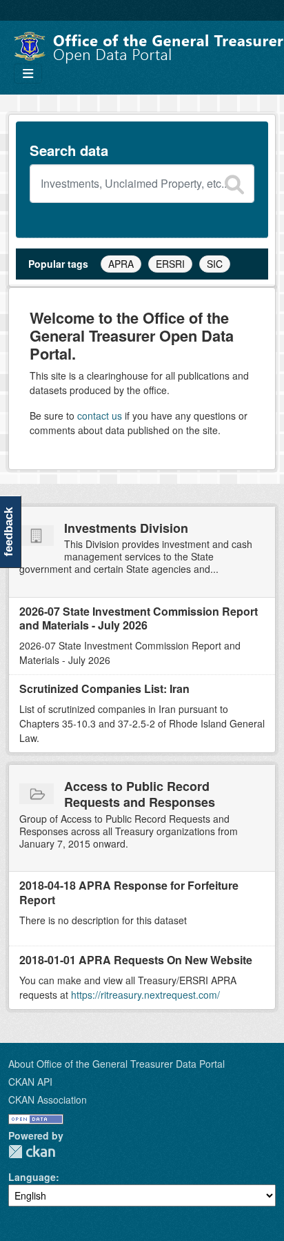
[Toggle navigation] (28, 73)
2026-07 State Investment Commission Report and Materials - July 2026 (138, 618)
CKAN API (30, 1081)
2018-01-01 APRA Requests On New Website (135, 960)
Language (32, 1177)
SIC (215, 264)
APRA (121, 264)
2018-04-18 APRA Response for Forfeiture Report (129, 892)
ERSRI (170, 264)
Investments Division (126, 528)
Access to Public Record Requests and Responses (139, 794)
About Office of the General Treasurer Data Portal (116, 1064)
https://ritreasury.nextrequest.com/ (145, 994)
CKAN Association (47, 1099)
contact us (99, 415)
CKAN (31, 1151)
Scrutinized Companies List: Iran (104, 688)
